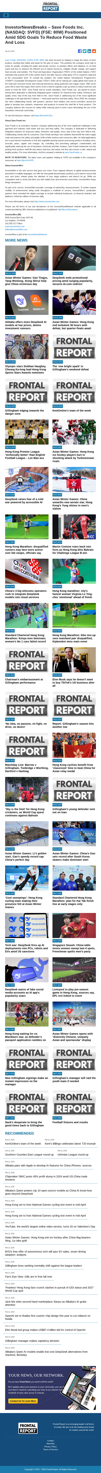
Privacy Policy (50, 1446)
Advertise (50, 1443)
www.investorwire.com (15, 226)
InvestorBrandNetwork (37, 234)
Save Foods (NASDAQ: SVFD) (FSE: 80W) (24, 60)
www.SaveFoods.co (73, 152)
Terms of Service (50, 1449)
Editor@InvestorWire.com (16, 229)
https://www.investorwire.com (46, 201)
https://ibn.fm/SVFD (25, 160)
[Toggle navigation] (6, 15)
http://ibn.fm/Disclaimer (68, 209)
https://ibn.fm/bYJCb (43, 115)
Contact (50, 1441)
